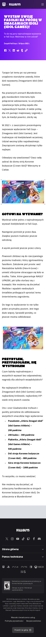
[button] (5, 51)
